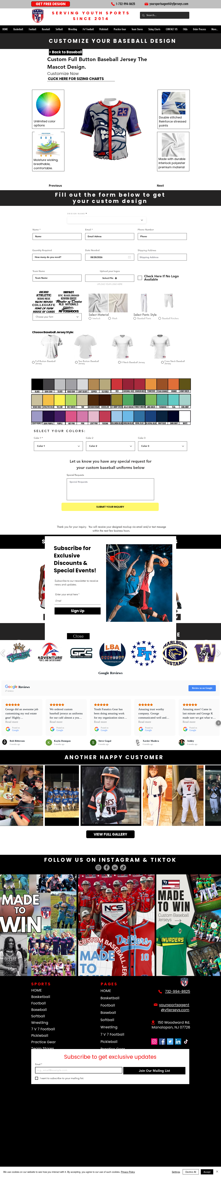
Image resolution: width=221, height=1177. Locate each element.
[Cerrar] (217, 1171)
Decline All (190, 1171)
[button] (78, 636)
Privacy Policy (128, 1171)
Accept (207, 1171)
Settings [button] (176, 1171)
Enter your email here (66, 594)
